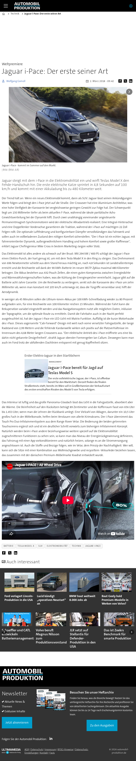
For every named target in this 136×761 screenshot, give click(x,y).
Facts (52, 752)
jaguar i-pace (93, 546)
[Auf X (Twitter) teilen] (126, 81)
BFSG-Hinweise (65, 749)
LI (51, 738)
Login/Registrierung (131, 5)
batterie (8, 546)
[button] (4, 632)
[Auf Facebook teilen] (120, 81)
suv (40, 546)
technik (76, 546)
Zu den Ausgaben (102, 725)
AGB (27, 749)
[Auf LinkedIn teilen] (131, 81)
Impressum (50, 749)
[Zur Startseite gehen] (27, 5)
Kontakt (44, 752)
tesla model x (26, 546)
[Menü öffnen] (6, 6)
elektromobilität (57, 546)
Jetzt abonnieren (17, 722)
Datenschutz (37, 749)
